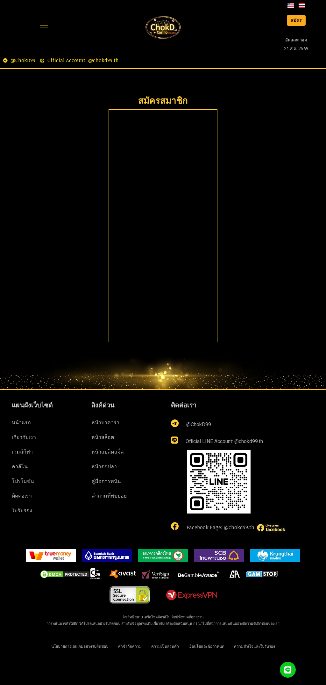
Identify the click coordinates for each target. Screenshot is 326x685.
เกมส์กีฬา (22, 451)
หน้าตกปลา (104, 466)
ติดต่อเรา (22, 495)
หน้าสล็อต (102, 437)
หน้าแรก (21, 422)
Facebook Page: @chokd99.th (220, 527)
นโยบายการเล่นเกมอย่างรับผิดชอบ (80, 646)
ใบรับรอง (22, 510)
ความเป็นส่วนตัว (165, 646)
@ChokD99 (198, 424)
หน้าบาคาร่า (105, 422)
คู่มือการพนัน (106, 481)
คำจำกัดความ (130, 646)
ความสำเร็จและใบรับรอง (254, 646)
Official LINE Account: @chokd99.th (223, 441)
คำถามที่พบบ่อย (109, 495)
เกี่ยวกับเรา (24, 437)
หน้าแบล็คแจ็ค (107, 451)
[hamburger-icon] (44, 27)
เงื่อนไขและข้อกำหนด (206, 646)
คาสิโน (20, 466)
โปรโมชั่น (23, 481)
